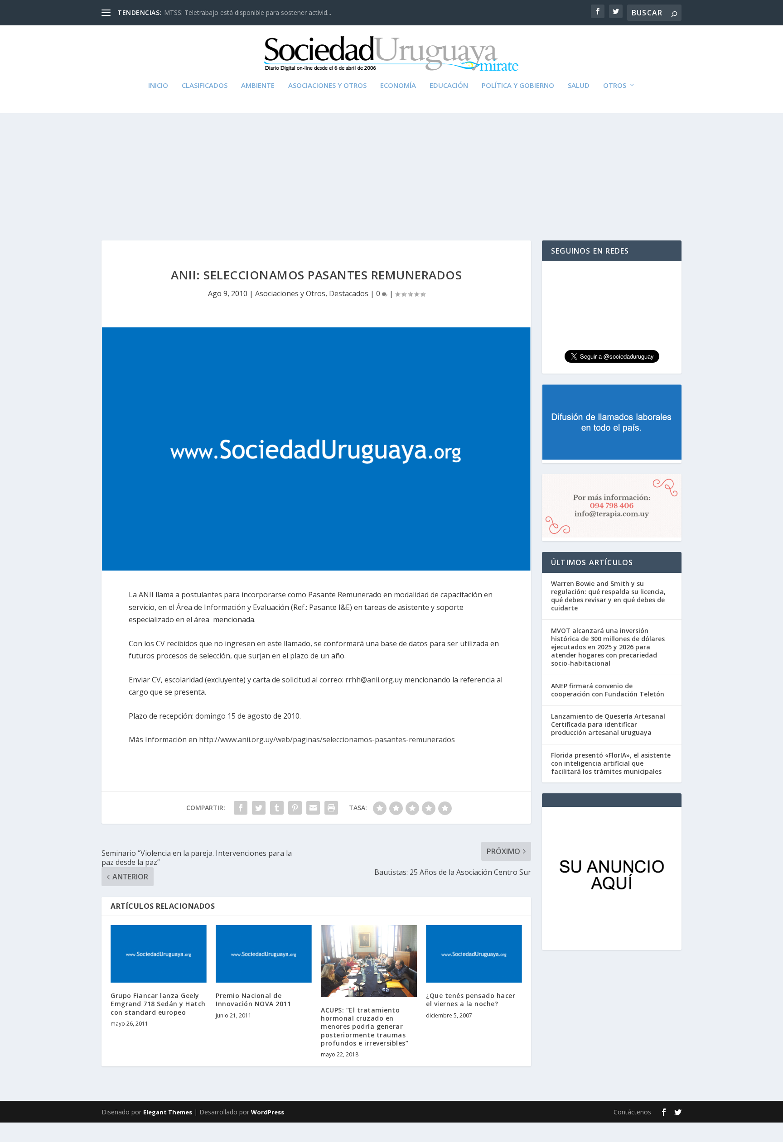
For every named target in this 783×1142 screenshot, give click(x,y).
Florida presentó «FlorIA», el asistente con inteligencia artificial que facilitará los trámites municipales (611, 763)
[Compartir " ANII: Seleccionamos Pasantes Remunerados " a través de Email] (313, 808)
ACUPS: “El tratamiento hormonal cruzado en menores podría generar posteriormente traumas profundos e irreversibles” (364, 1026)
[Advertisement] (391, 154)
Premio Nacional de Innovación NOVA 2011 (253, 999)
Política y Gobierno (518, 86)
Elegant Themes (167, 1112)
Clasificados (204, 86)
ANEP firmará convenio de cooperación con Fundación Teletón (607, 689)
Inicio (158, 86)
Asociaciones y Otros (327, 86)
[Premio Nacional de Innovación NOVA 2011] (264, 954)
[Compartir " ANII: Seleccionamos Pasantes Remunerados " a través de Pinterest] (295, 808)
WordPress (267, 1112)
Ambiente (258, 86)
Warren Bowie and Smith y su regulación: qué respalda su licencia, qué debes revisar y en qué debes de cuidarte (608, 596)
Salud (579, 86)
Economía (398, 86)
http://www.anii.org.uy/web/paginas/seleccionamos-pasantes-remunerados (327, 739)
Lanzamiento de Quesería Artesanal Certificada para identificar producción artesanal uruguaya (608, 724)
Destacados (348, 293)
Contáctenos (632, 1112)
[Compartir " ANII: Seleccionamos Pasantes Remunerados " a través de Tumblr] (277, 808)
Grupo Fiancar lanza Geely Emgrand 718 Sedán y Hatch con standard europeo (158, 1003)
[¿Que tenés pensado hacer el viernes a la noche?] (474, 954)
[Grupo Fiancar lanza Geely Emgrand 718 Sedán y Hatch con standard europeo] (159, 954)
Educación (449, 86)
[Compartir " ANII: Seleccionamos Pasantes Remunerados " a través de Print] (331, 808)
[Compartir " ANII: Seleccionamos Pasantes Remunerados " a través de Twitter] (259, 808)
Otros (614, 86)
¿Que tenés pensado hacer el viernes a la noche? (470, 999)
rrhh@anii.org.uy (373, 680)
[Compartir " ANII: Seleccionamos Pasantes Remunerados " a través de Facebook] (241, 808)
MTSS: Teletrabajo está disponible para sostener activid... (247, 12)
